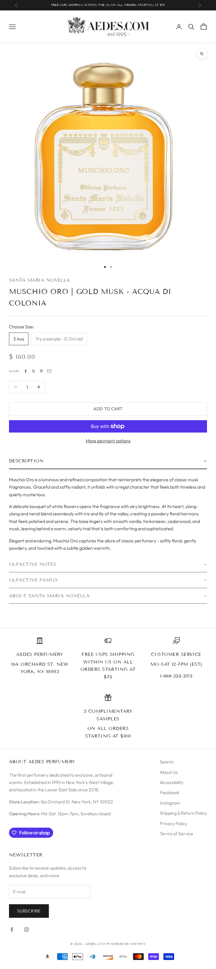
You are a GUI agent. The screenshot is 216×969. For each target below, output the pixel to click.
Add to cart (108, 408)
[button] (108, 461)
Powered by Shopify (126, 944)
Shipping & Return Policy (183, 813)
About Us (169, 772)
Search (167, 762)
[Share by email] (49, 371)
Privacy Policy (173, 823)
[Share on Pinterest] (41, 371)
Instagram (170, 803)
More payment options (108, 441)
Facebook (169, 792)
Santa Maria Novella (39, 280)
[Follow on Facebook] (12, 929)
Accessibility (171, 782)
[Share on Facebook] (25, 371)
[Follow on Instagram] (26, 929)
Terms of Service (176, 833)
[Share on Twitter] (33, 371)
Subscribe (29, 911)
